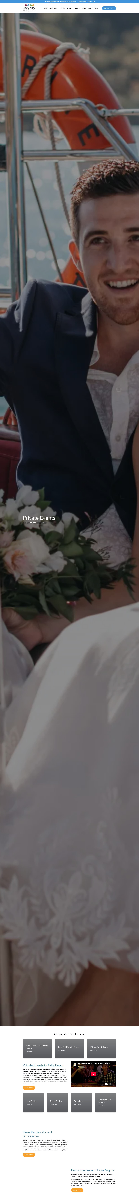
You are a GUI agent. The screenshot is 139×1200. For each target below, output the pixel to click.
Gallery (70, 8)
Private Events (87, 8)
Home (45, 8)
